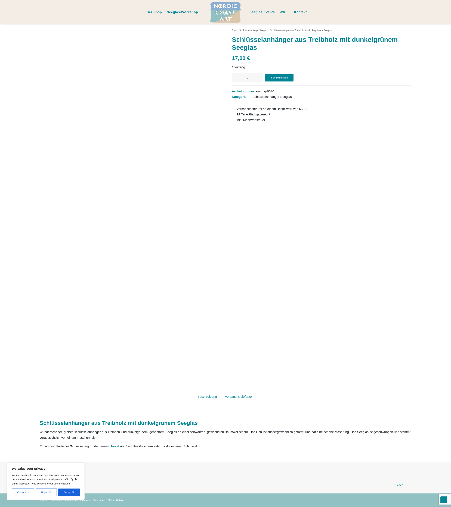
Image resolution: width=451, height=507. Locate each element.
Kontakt (300, 12)
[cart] (443, 12)
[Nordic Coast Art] (225, 12)
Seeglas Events (262, 12)
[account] (438, 12)
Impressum (85, 500)
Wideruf (120, 500)
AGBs (111, 500)
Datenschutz (99, 500)
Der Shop (154, 12)
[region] (46, 481)
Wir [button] (282, 12)
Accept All (69, 492)
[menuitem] (8, 12)
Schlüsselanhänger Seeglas (253, 30)
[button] (8, 12)
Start (234, 30)
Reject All (46, 492)
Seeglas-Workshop (182, 12)
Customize (23, 492)
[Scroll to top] (443, 499)
